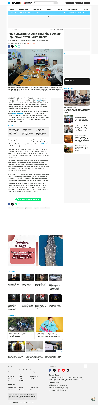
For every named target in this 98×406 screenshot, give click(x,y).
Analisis (21, 374)
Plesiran (48, 9)
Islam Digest (33, 372)
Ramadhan (21, 380)
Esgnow (10, 378)
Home (9, 29)
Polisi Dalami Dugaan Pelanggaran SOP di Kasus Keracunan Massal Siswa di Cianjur (14, 132)
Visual (20, 378)
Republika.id (79, 3)
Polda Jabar (44, 144)
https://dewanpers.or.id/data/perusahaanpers (20, 397)
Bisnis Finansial (34, 376)
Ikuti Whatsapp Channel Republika (29, 199)
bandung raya (23, 9)
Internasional (11, 376)
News (9, 374)
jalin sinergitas (28, 208)
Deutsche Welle (70, 3)
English (32, 378)
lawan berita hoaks (45, 208)
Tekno (20, 376)
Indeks (86, 9)
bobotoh (59, 9)
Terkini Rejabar (68, 88)
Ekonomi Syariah (23, 369)
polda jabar (10, 208)
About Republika (12, 387)
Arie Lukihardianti (30, 43)
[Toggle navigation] (9, 3)
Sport (31, 374)
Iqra (20, 372)
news (12, 9)
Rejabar (13, 29)
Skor (31, 369)
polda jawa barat (19, 208)
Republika (11, 12)
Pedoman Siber (34, 387)
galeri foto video (73, 9)
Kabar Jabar (37, 9)
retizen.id (87, 3)
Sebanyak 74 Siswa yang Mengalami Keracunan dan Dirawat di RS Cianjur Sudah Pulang (27, 132)
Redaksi (21, 387)
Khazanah (10, 372)
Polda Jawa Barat (18, 113)
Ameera (9, 369)
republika (36, 208)
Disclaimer (10, 389)
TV (8, 380)
